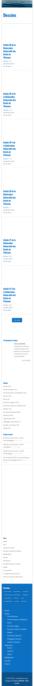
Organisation (7, 418)
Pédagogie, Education (10, 422)
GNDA (5, 567)
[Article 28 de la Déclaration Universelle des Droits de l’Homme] (17, 180)
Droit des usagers (9, 402)
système (16, 601)
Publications (9, 645)
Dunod (5, 557)
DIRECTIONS (7, 554)
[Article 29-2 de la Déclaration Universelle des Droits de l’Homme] (17, 82)
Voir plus (17, 320)
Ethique (5, 409)
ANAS (5, 541)
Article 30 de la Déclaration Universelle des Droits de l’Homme (9, 51)
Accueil (7, 610)
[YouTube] (15, 334)
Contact (7, 664)
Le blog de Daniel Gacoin (11, 574)
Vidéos (5, 428)
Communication (8, 389)
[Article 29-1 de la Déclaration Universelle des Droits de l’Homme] (17, 131)
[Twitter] (10, 334)
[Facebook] (5, 334)
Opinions (6, 415)
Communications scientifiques (13, 393)
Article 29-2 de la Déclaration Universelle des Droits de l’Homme (9, 100)
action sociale (7, 591)
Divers (5, 399)
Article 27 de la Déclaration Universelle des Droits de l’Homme (9, 246)
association (25, 591)
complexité (25, 595)
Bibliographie (9, 657)
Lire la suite (7, 66)
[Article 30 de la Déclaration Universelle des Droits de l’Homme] (17, 33)
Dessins (5, 61)
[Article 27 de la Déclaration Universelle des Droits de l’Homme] (17, 228)
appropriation (17, 591)
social (22, 598)
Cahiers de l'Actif (8, 548)
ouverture (16, 598)
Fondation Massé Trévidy (11, 564)
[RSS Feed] (28, 334)
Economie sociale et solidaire (13, 406)
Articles (5, 386)
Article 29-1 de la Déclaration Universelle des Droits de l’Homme (9, 149)
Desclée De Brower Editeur (12, 551)
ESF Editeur (7, 561)
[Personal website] (24, 334)
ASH (4, 544)
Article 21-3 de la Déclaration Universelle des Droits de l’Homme (9, 295)
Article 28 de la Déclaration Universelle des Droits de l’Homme (9, 197)
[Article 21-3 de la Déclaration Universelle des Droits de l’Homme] (17, 277)
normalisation (8, 598)
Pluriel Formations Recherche (13, 577)
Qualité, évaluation (9, 425)
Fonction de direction (10, 412)
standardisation (8, 601)
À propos (7, 661)
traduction (24, 601)
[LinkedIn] (19, 334)
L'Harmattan (7, 570)
